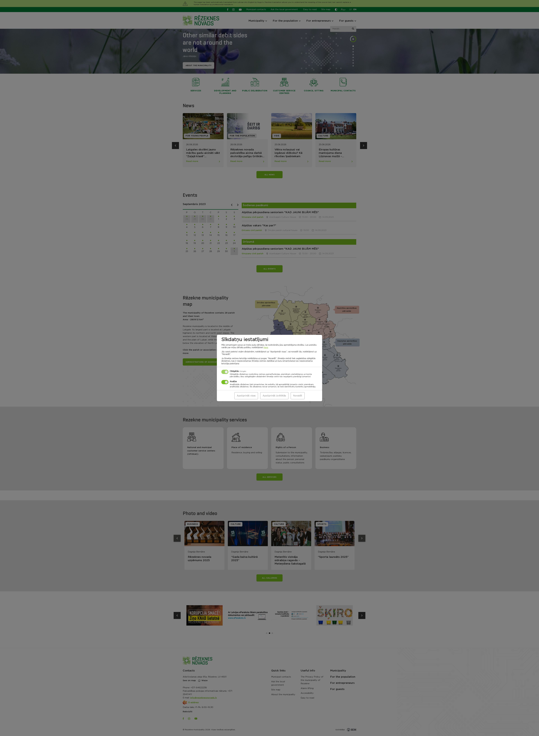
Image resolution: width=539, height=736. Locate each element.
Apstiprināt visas (246, 396)
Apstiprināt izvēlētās (274, 396)
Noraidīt (297, 396)
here (266, 348)
